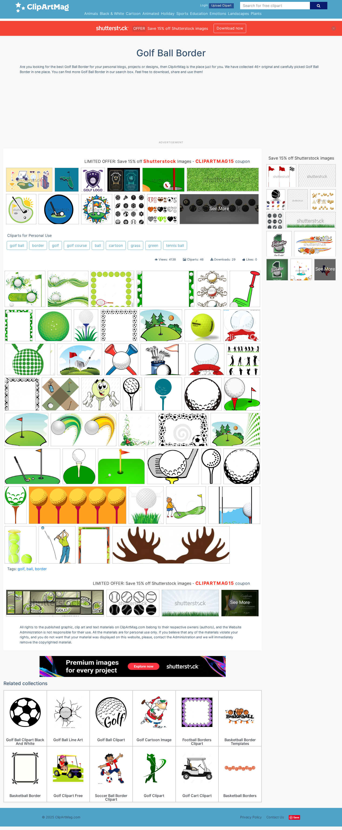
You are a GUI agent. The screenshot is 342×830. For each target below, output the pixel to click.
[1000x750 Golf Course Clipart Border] (235, 431)
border (38, 245)
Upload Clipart (221, 5)
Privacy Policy (251, 817)
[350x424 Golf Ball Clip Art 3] (79, 468)
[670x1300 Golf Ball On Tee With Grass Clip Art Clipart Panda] (132, 396)
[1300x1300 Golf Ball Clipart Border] (68, 291)
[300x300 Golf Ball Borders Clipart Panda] (60, 396)
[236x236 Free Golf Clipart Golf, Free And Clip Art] (206, 361)
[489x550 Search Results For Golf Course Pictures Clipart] (57, 547)
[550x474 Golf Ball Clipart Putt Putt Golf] (26, 431)
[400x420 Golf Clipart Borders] (186, 507)
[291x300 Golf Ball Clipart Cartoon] (242, 396)
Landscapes (238, 13)
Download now (230, 28)
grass (135, 245)
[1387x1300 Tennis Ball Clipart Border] (112, 291)
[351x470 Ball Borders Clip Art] (212, 291)
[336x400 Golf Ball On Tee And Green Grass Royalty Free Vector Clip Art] (146, 507)
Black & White (112, 13)
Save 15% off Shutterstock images (301, 158)
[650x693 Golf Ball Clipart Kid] (242, 468)
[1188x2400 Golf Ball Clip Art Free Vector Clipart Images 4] (211, 468)
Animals (91, 13)
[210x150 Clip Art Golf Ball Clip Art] (30, 361)
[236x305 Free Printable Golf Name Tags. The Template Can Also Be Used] (19, 327)
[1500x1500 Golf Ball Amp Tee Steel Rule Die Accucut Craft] (163, 396)
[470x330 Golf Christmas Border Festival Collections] (165, 291)
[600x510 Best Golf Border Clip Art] (161, 327)
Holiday (167, 13)
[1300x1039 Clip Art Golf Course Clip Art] (79, 361)
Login (204, 5)
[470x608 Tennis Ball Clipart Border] (94, 546)
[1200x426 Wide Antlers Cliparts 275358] (171, 547)
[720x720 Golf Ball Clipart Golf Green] (53, 327)
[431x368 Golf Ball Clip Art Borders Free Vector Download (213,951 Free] (121, 468)
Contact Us (275, 817)
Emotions (218, 13)
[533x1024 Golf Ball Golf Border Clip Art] (15, 507)
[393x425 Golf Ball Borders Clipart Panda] (22, 396)
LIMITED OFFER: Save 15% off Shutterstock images (142, 583)
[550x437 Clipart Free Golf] (163, 361)
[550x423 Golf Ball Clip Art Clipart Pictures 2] (173, 468)
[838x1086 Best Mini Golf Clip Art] (245, 290)
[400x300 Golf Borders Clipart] (183, 431)
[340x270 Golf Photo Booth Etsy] (234, 507)
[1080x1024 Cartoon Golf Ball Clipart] (241, 327)
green (153, 245)
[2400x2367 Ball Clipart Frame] (119, 327)
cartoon (116, 245)
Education (199, 13)
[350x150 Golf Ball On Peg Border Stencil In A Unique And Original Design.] (77, 507)
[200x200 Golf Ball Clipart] (202, 396)
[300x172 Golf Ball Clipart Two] (83, 432)
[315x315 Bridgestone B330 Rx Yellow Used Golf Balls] (203, 327)
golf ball (17, 245)
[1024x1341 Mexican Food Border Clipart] (20, 546)
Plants (256, 13)
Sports (182, 13)
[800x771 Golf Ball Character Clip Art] (101, 396)
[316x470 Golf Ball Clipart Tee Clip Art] (86, 327)
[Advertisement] (171, 109)
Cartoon (133, 13)
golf (55, 245)
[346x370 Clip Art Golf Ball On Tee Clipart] (121, 361)
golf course (77, 245)
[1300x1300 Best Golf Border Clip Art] (25, 291)
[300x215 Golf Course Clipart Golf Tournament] (32, 468)
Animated (150, 13)
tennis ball (175, 245)
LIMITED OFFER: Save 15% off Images (137, 161)
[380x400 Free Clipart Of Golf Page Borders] (243, 361)
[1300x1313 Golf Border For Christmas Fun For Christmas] (137, 431)
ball (98, 245)
